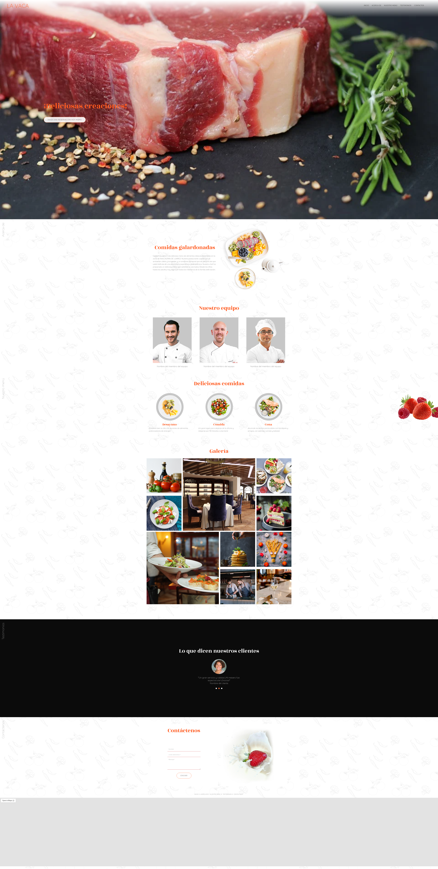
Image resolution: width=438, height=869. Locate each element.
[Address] (184, 741)
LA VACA (18, 5)
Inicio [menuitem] (196, 794)
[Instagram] (195, 741)
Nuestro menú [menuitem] (215, 794)
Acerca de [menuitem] (204, 794)
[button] (216, 688)
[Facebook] (189, 741)
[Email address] (178, 741)
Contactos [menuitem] (238, 794)
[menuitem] (366, 5)
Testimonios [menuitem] (227, 794)
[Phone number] (173, 741)
